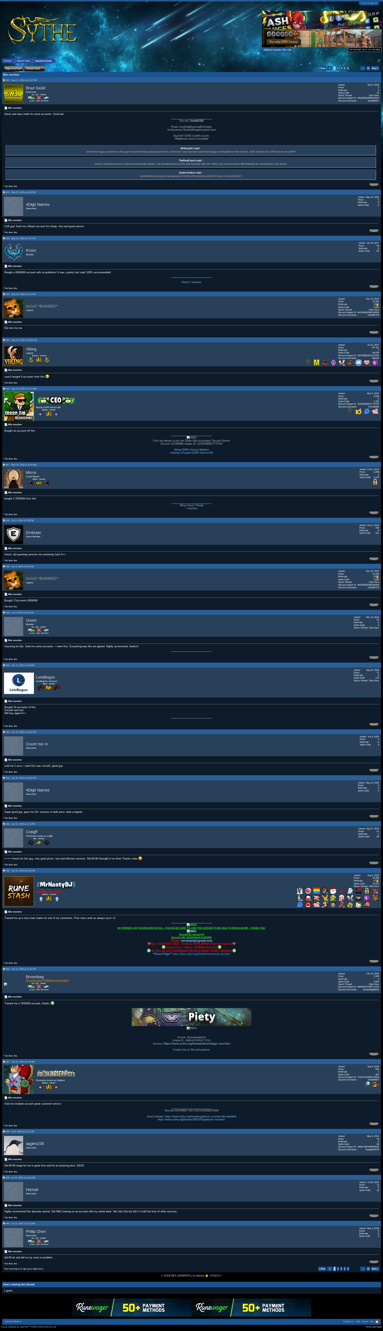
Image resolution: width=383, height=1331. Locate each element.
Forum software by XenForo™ (28, 1327)
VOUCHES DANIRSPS (177, 1275)
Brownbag (35, 977)
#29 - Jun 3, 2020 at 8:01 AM (20, 566)
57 (378, 831)
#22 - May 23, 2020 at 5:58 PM (21, 192)
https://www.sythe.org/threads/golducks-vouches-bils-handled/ (200, 1116)
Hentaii (32, 1189)
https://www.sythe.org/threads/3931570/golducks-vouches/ (191, 1119)
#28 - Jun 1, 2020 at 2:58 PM (20, 520)
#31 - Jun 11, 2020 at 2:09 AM (20, 665)
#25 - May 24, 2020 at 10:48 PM (21, 340)
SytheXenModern (13, 1321)
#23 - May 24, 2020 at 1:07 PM (21, 238)
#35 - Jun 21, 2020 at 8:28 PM (20, 870)
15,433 (375, 301)
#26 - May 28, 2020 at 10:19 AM (21, 389)
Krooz (31, 250)
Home (365, 1321)
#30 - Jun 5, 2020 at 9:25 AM (20, 612)
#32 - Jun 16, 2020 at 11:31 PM (21, 732)
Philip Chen (36, 1231)
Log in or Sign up (369, 3)
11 (378, 1185)
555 (377, 1069)
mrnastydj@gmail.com (196, 940)
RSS (377, 1321)
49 (378, 246)
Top (372, 1321)
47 (378, 620)
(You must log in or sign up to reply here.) (24, 1269)
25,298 (375, 878)
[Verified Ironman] (308, 364)
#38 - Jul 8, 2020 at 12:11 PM (20, 1131)
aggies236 (35, 1144)
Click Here (374, 95)
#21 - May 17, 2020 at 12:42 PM (21, 80)
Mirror (31, 472)
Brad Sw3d (35, 88)
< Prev (322, 68)
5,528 (376, 396)
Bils (6, 186)
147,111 (375, 347)
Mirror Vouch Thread (191, 505)
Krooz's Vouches (191, 282)
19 (368, 68)
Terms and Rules (373, 1327)
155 (377, 528)
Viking (31, 349)
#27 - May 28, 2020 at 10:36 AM (21, 465)
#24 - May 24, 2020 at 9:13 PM (21, 294)
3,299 (376, 472)
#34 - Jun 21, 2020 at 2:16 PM (20, 824)
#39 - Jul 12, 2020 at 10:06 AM (20, 1177)
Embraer (33, 532)
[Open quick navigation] (378, 60)
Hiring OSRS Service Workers (191, 449)
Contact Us (348, 1321)
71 (378, 672)
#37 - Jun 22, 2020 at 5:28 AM (20, 1062)
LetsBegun (45, 677)
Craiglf (31, 832)
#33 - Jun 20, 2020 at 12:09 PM (21, 778)
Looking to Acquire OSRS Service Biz (191, 452)
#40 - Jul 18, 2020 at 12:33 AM (20, 1223)
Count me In (37, 744)
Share (374, 185)
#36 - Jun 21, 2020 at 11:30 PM (21, 969)
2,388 (376, 976)
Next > (375, 68)
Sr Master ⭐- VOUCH (206, 1275)
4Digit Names (38, 204)
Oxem (31, 620)
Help (358, 1321)
